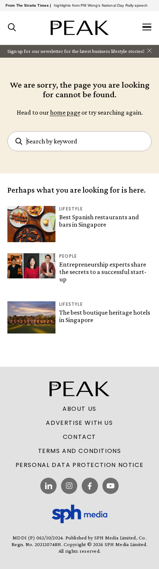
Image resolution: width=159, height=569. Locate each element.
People (68, 256)
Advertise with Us (79, 423)
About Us (79, 409)
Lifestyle (71, 209)
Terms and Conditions (79, 451)
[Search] (12, 28)
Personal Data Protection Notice (80, 465)
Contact (79, 437)
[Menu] (147, 28)
